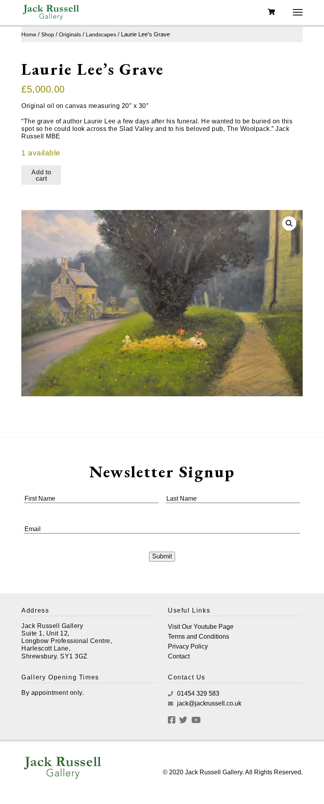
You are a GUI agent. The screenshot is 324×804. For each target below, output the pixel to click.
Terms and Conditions (198, 636)
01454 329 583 (197, 693)
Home (28, 34)
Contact (179, 656)
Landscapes (101, 34)
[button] (289, 223)
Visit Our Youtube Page (201, 626)
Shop (47, 34)
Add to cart (41, 175)
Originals (70, 34)
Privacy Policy (188, 646)
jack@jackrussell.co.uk (208, 703)
